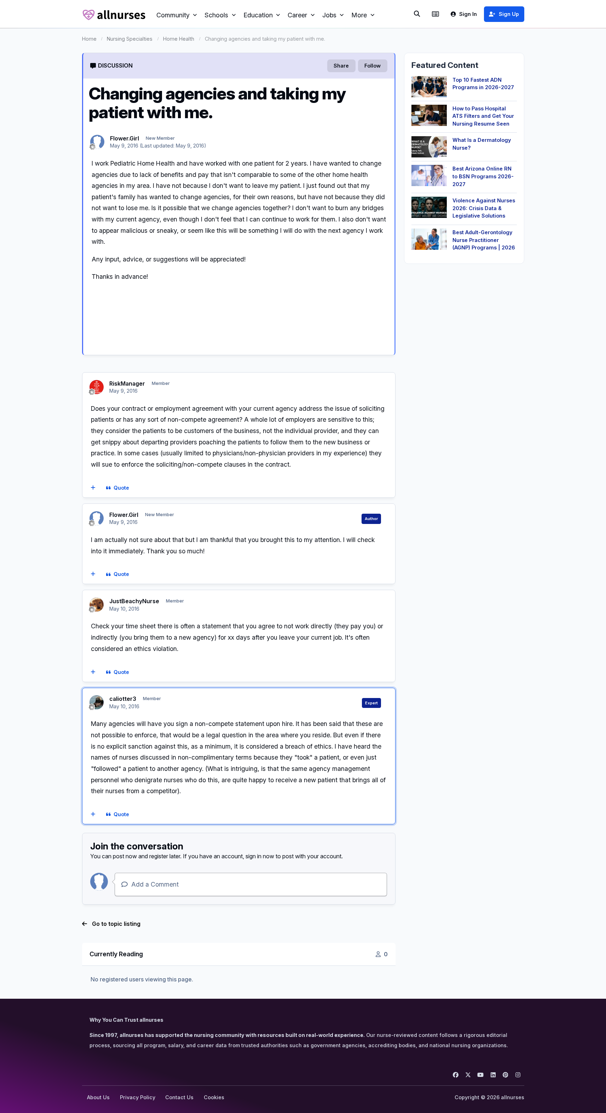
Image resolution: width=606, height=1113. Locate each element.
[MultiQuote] (92, 487)
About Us (98, 1097)
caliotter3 (122, 698)
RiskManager (127, 383)
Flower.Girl (124, 138)
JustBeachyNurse (134, 601)
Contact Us (179, 1097)
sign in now (260, 856)
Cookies (214, 1097)
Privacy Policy (137, 1097)
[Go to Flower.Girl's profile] (97, 142)
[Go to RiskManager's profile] (97, 387)
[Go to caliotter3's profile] (97, 702)
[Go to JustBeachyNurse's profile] (97, 605)
